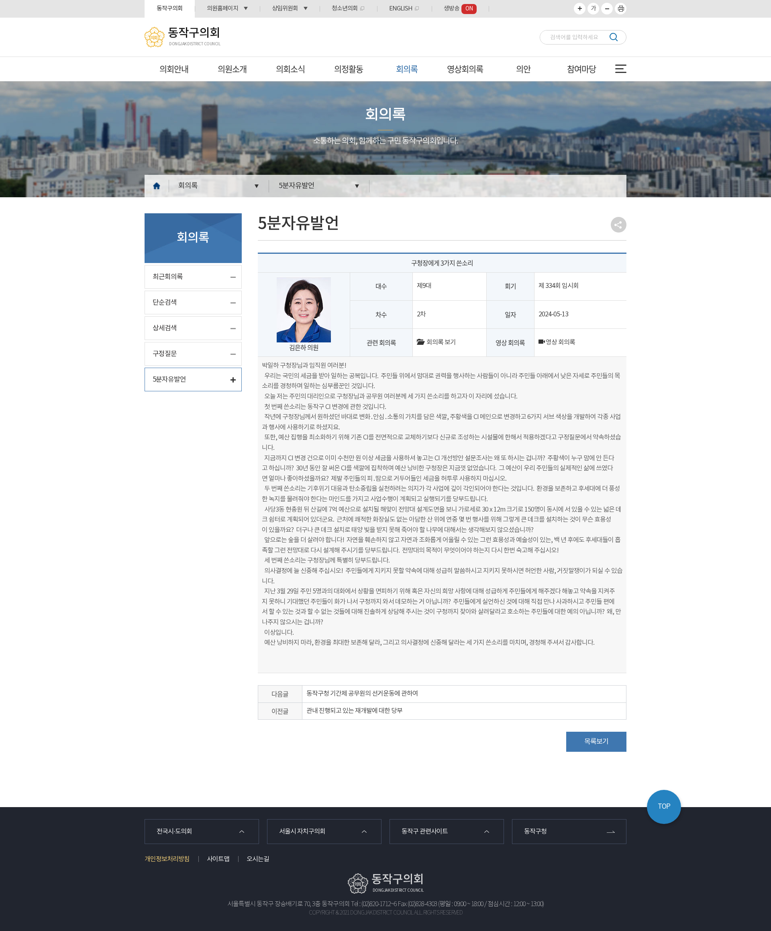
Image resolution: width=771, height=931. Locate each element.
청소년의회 (345, 8)
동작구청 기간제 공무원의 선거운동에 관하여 (362, 693)
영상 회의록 (560, 342)
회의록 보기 (439, 342)
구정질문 (165, 354)
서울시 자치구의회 (302, 831)
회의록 (407, 69)
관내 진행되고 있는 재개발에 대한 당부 (354, 710)
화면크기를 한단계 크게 (579, 8)
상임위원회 (285, 8)
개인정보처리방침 (167, 859)
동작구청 (535, 831)
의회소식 (290, 69)
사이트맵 (218, 859)
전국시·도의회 (174, 831)
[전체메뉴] (620, 68)
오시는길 (258, 859)
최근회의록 (168, 277)
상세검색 (165, 328)
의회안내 (173, 69)
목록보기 (596, 742)
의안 (523, 69)
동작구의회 (170, 8)
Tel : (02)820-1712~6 (373, 904)
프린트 (620, 8)
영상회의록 (465, 69)
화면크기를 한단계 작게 (607, 8)
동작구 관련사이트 (425, 831)
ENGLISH (400, 8)
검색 (613, 37)
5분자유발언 (296, 186)
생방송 (458, 8)
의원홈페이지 (222, 8)
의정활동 (348, 69)
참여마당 (581, 69)
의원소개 (232, 69)
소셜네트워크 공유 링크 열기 (618, 225)
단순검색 (165, 303)
